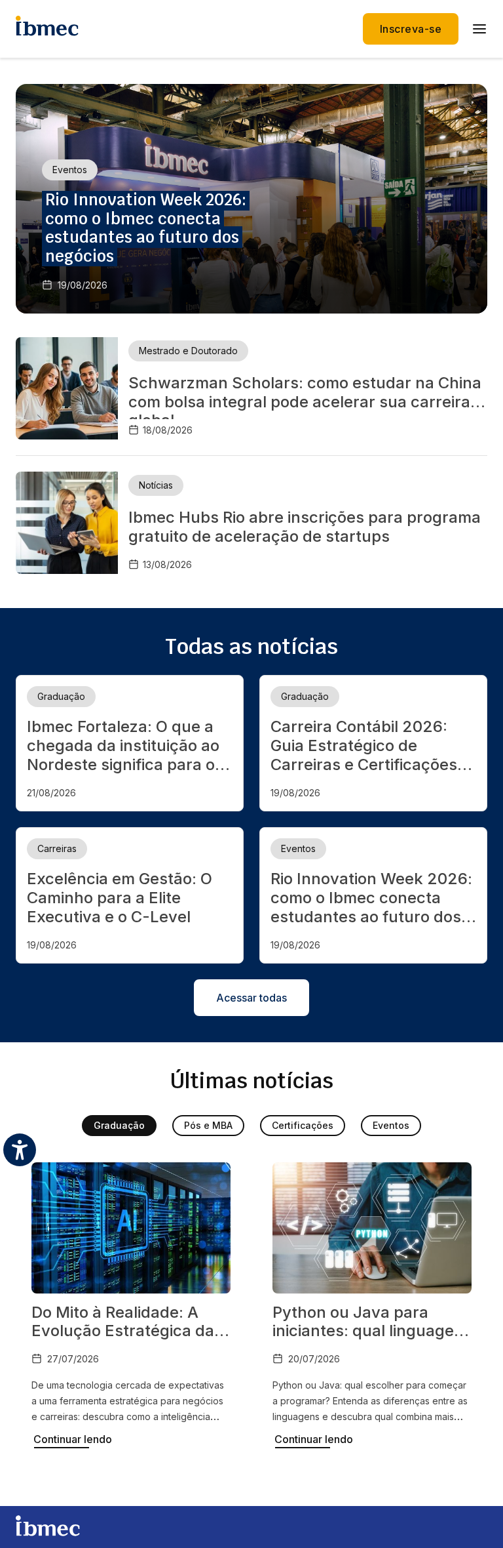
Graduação (119, 1125)
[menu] (479, 29)
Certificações (302, 1125)
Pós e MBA (208, 1125)
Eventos (391, 1125)
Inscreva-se (410, 28)
